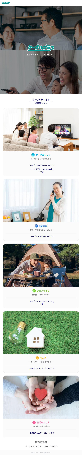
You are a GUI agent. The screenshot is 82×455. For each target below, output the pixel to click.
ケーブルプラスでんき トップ (41, 368)
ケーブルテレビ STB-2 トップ (41, 165)
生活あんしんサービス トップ (41, 433)
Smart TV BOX (50, 446)
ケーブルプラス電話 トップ (41, 236)
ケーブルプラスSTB (33, 446)
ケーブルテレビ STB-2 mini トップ (41, 170)
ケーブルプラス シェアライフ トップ (41, 302)
